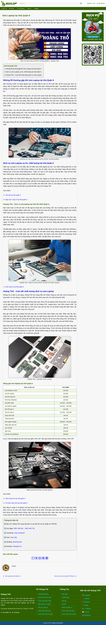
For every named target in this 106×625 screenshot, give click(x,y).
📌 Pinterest (86, 602)
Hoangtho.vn (17, 546)
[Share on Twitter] (36, 558)
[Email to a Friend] (39, 558)
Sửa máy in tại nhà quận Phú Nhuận (64, 576)
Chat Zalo (13, 537)
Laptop (36, 8)
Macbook (11, 8)
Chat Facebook (19, 533)
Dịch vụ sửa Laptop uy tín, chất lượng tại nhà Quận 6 (23, 72)
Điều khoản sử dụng (44, 604)
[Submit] (81, 3)
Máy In (29, 8)
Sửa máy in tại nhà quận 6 (15, 287)
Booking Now (17, 542)
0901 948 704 (30, 528)
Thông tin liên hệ (43, 594)
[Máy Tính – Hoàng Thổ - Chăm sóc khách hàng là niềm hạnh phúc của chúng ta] (9, 3)
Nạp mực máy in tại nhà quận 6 (16, 199)
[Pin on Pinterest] (43, 558)
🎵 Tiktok (85, 605)
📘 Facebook (86, 615)
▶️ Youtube (85, 612)
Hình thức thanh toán (44, 597)
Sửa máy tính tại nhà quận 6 (15, 498)
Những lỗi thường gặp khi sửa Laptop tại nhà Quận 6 (23, 69)
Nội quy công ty (43, 607)
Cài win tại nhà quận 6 (13, 195)
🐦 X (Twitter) (86, 608)
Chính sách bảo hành (44, 601)
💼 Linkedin (85, 598)
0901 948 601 (18, 528)
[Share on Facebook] (32, 558)
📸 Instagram (86, 595)
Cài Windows (20, 8)
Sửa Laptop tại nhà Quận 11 (13, 576)
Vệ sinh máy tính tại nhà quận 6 (16, 503)
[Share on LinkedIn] (46, 558)
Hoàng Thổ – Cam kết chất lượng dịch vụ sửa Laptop (24, 75)
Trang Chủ (4, 8)
